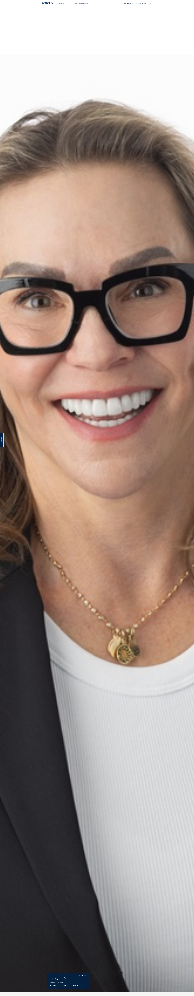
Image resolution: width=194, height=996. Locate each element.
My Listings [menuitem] (131, 3)
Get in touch (1, 440)
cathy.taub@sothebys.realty (81, 3)
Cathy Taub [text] (60, 3)
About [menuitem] (124, 3)
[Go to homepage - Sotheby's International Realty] (47, 4)
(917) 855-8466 (70, 3)
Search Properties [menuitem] (142, 3)
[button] (151, 3)
